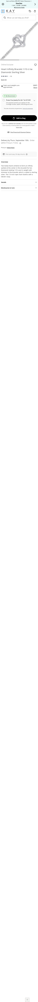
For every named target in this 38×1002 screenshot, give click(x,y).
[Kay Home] (10, 11)
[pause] (3, 4)
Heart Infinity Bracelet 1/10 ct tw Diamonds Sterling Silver (16, 71)
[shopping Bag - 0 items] (35, 12)
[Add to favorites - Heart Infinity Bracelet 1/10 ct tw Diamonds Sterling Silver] (35, 64)
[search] (4, 17)
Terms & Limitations (28, 108)
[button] (35, 4)
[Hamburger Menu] (3, 11)
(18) (11, 76)
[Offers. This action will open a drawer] (30, 11)
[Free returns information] (26, 154)
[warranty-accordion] (34, 101)
